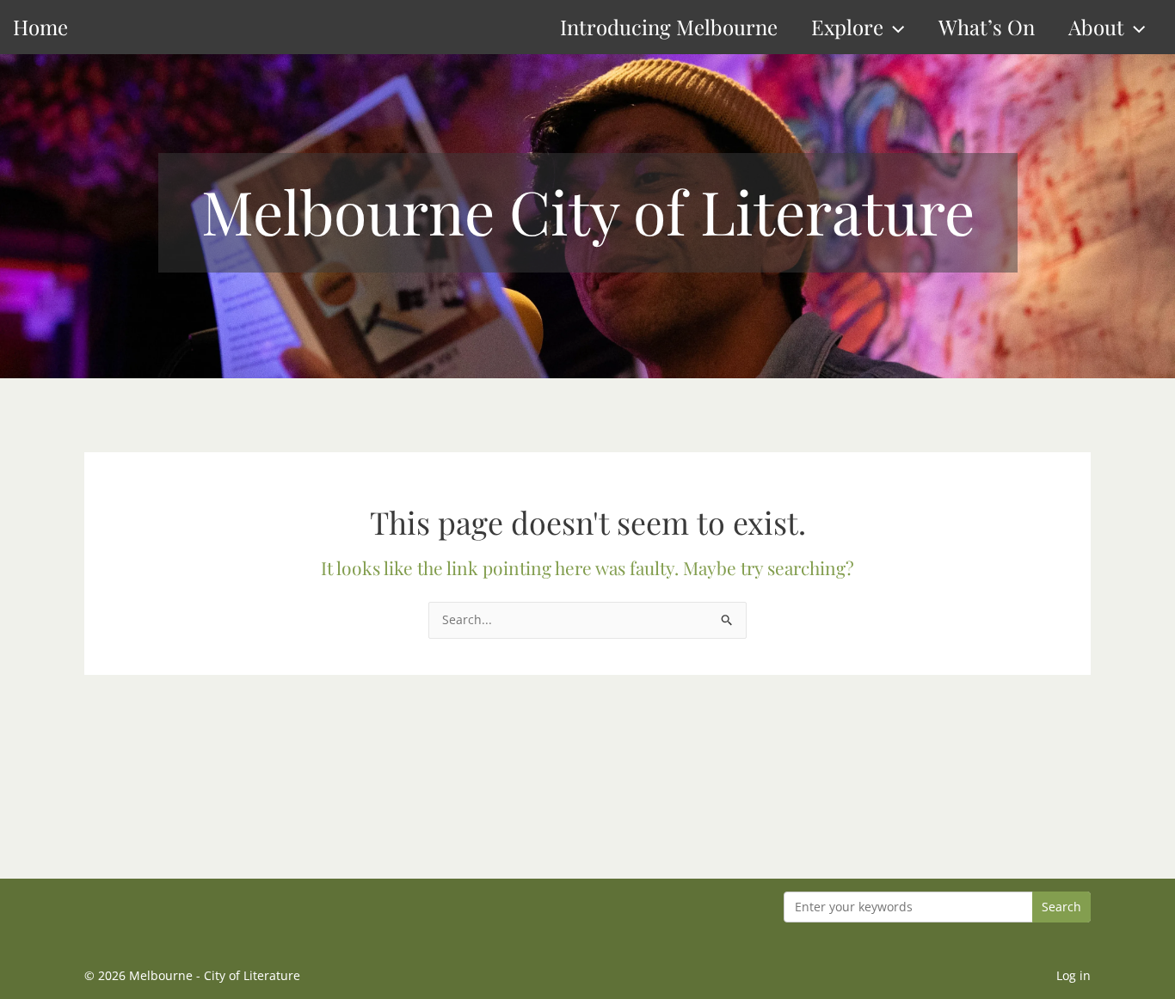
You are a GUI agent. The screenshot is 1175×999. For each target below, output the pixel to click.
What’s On (986, 26)
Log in (1073, 975)
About (1096, 26)
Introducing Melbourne (669, 26)
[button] (893, 27)
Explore (847, 26)
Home (40, 26)
